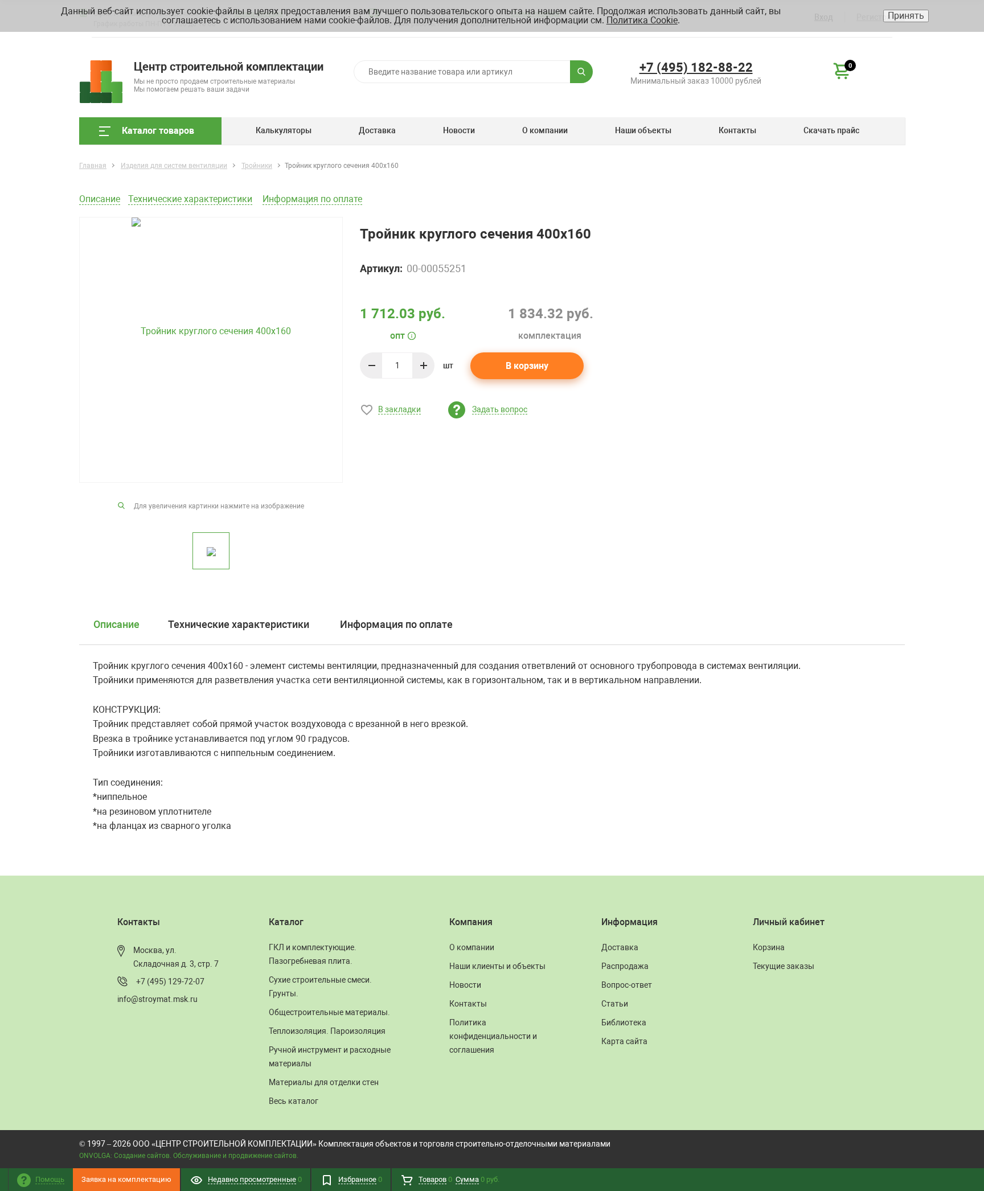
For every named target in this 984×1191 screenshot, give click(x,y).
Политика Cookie (642, 20)
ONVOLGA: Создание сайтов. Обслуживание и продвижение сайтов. (188, 1156)
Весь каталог (293, 1101)
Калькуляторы (283, 130)
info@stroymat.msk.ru (157, 999)
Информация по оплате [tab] (396, 624)
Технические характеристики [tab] (238, 624)
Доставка (377, 130)
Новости (459, 130)
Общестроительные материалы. (329, 1012)
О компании (545, 130)
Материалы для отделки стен (324, 1082)
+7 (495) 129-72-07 (170, 981)
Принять (906, 15)
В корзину (527, 365)
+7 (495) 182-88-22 (696, 67)
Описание (99, 199)
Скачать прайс (831, 130)
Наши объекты (643, 130)
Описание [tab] (116, 624)
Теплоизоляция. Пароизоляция (327, 1031)
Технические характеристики (190, 199)
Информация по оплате (312, 199)
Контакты (737, 130)
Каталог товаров (158, 130)
